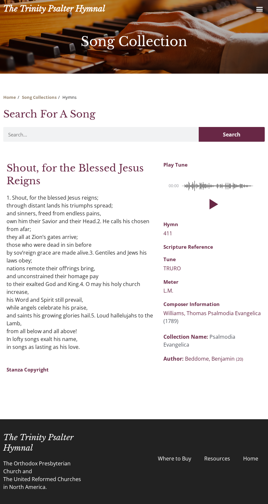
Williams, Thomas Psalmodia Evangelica (212, 313)
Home (9, 97)
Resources (217, 458)
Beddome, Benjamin (214, 358)
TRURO (172, 268)
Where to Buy (174, 458)
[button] (259, 8)
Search (232, 134)
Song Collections (39, 97)
